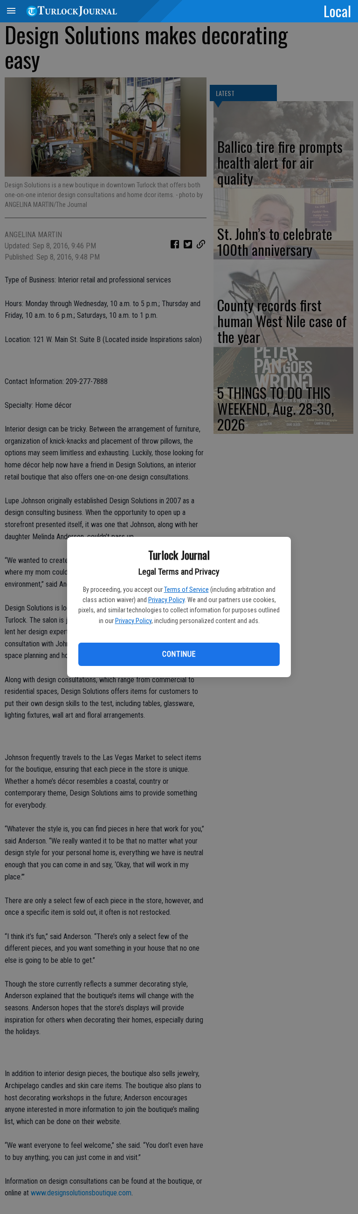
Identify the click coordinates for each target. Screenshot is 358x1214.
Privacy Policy (166, 600)
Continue (178, 654)
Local (337, 10)
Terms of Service (186, 589)
